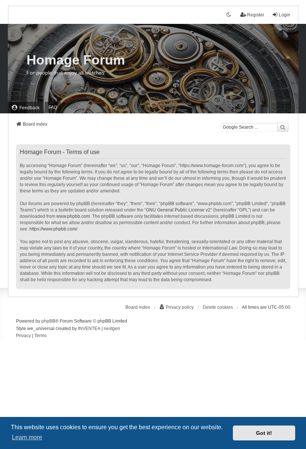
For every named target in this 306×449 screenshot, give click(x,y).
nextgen (112, 328)
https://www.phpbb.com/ (53, 229)
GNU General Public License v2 (178, 210)
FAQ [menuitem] (53, 107)
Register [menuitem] (255, 15)
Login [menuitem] (284, 15)
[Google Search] (282, 127)
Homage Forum (75, 59)
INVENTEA (89, 328)
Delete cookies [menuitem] (218, 307)
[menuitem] (25, 107)
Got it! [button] (264, 433)
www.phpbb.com (73, 216)
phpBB (48, 321)
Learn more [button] (27, 437)
